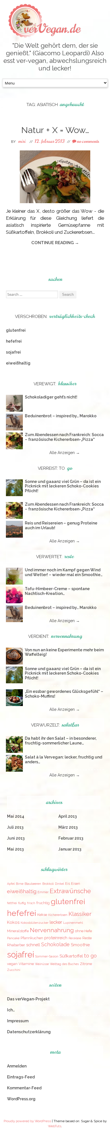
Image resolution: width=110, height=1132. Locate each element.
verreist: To (55, 468)
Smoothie (80, 944)
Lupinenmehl (73, 922)
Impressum (17, 1021)
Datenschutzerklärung (29, 1032)
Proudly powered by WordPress (27, 1121)
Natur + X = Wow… (55, 130)
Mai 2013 (15, 849)
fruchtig (43, 903)
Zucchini (13, 969)
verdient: (55, 636)
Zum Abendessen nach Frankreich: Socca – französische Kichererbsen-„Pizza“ (64, 437)
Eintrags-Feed (21, 1077)
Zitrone (86, 964)
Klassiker (80, 914)
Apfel (11, 883)
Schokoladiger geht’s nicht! (51, 397)
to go (90, 956)
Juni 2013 (16, 838)
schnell (33, 944)
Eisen (75, 883)
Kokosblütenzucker (35, 922)
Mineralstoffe (18, 931)
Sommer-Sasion (46, 956)
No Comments (87, 141)
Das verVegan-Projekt (28, 999)
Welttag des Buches (64, 964)
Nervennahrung (52, 930)
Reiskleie (75, 938)
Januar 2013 (69, 849)
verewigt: (55, 383)
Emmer (43, 892)
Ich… (11, 1010)
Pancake (13, 938)
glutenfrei (16, 330)
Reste (87, 938)
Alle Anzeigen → (64, 452)
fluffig (22, 903)
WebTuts (54, 1126)
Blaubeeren (33, 883)
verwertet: (55, 556)
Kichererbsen (57, 914)
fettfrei (12, 903)
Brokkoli (48, 883)
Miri (22, 141)
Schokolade (55, 944)
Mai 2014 (15, 816)
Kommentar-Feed (24, 1088)
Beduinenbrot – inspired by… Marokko (60, 416)
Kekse (42, 915)
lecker (56, 922)
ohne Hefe (83, 931)
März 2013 (68, 827)
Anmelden (17, 1066)
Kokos (13, 922)
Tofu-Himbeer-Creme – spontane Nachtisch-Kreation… (57, 591)
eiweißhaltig (18, 363)
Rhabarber (16, 945)
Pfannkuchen (32, 938)
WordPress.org (21, 1099)
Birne (19, 883)
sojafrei (13, 352)
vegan (12, 964)
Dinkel (59, 883)
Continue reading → (55, 242)
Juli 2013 (15, 827)
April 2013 (67, 816)
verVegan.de (52, 28)
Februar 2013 (70, 838)
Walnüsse (42, 964)
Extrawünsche (70, 891)
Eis (67, 883)
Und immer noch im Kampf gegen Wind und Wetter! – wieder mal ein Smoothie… (63, 572)
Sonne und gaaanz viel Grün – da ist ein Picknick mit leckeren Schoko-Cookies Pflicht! (63, 486)
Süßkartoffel (71, 956)
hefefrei (14, 341)
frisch (31, 903)
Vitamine (26, 964)
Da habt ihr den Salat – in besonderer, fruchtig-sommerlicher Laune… (60, 740)
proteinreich (55, 937)
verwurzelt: (55, 725)
